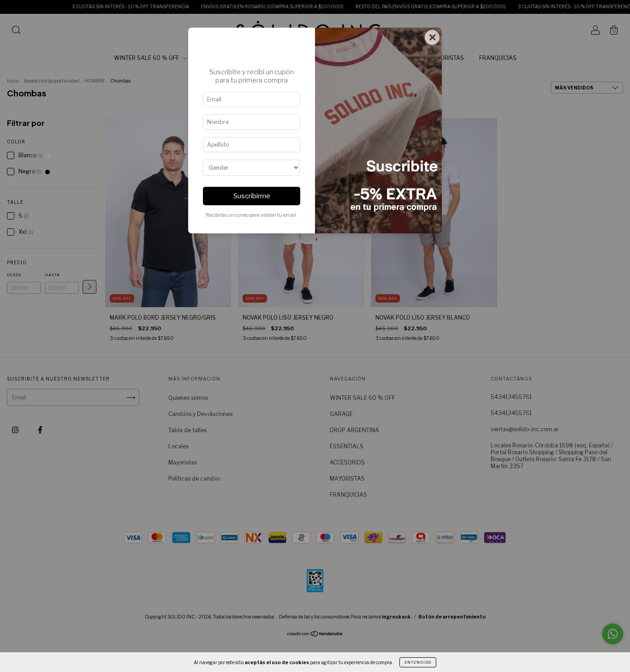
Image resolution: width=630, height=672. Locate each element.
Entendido (417, 662)
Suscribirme (251, 196)
